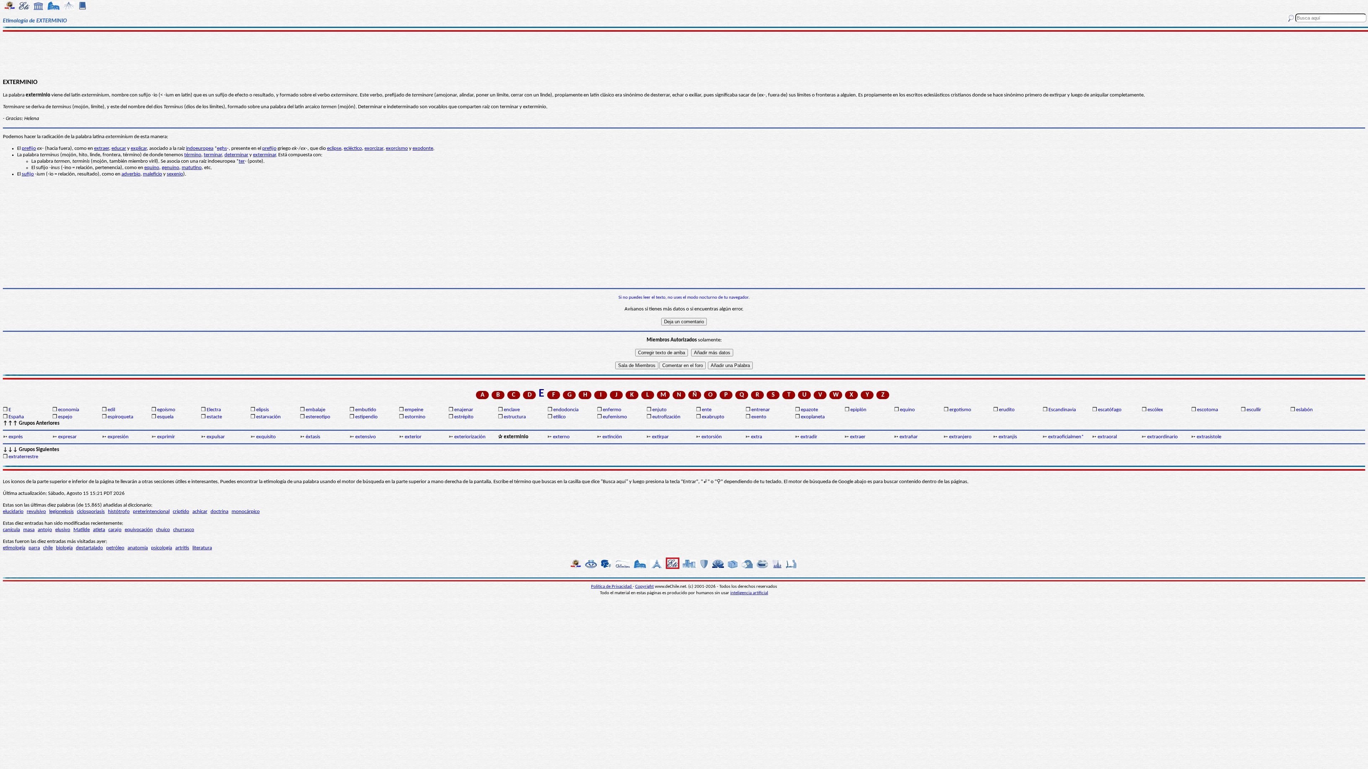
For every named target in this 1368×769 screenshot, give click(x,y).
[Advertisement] (684, 54)
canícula (11, 530)
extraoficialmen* (1066, 437)
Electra (214, 410)
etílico (559, 417)
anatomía (138, 548)
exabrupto (713, 417)
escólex (1155, 410)
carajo (114, 530)
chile (48, 548)
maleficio (152, 174)
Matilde (81, 530)
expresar (67, 437)
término (192, 155)
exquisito (266, 437)
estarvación (268, 417)
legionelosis (61, 511)
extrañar (909, 437)
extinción (612, 437)
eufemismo (615, 417)
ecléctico (353, 148)
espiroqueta (120, 417)
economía (68, 410)
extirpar (660, 437)
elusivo (62, 530)
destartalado (89, 548)
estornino (415, 417)
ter (242, 161)
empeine (414, 410)
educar (119, 148)
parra (34, 548)
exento (758, 417)
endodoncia (566, 410)
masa (29, 530)
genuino (170, 168)
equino (151, 168)
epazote (809, 410)
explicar (139, 148)
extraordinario (1162, 437)
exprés (16, 437)
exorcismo (397, 148)
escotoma (1207, 410)
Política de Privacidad (612, 586)
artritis (182, 548)
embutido (365, 410)
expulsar (216, 437)
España (16, 417)
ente (706, 410)
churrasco (183, 530)
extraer (101, 148)
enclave (512, 410)
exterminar (264, 155)
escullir (1254, 410)
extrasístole (1209, 437)
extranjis (1008, 437)
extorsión (711, 437)
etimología (14, 548)
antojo (45, 530)
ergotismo (960, 410)
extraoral (1107, 437)
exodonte (423, 148)
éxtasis (313, 437)
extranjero (960, 437)
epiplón (858, 410)
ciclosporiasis (91, 511)
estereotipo (318, 417)
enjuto (659, 410)
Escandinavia (1062, 410)
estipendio (366, 417)
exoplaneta (813, 417)
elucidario (13, 511)
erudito (1007, 410)
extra (756, 437)
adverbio (130, 174)
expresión (118, 437)
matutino (192, 168)
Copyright (644, 586)
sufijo (28, 174)
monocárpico (246, 511)
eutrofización (666, 417)
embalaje (315, 410)
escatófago (1109, 410)
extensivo (365, 437)
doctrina (219, 511)
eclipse (334, 148)
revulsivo (36, 511)
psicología (161, 548)
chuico (163, 530)
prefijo (29, 148)
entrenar (760, 410)
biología (64, 548)
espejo (65, 417)
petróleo (115, 548)
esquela (165, 417)
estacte (214, 417)
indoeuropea (199, 148)
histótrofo (119, 511)
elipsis (262, 410)
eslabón (1304, 410)
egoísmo (166, 410)
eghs (222, 148)
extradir (808, 437)
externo (561, 437)
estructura (515, 417)
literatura (202, 548)
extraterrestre (23, 457)
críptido (181, 511)
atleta (99, 530)
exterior (413, 437)
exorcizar (373, 148)
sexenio (175, 174)
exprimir (166, 437)
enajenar (463, 410)
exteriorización (470, 437)
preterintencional (151, 511)
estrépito (463, 417)
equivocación (139, 530)
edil (111, 410)
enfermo (612, 410)
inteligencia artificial (749, 593)
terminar (213, 155)
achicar (199, 511)
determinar (236, 155)
